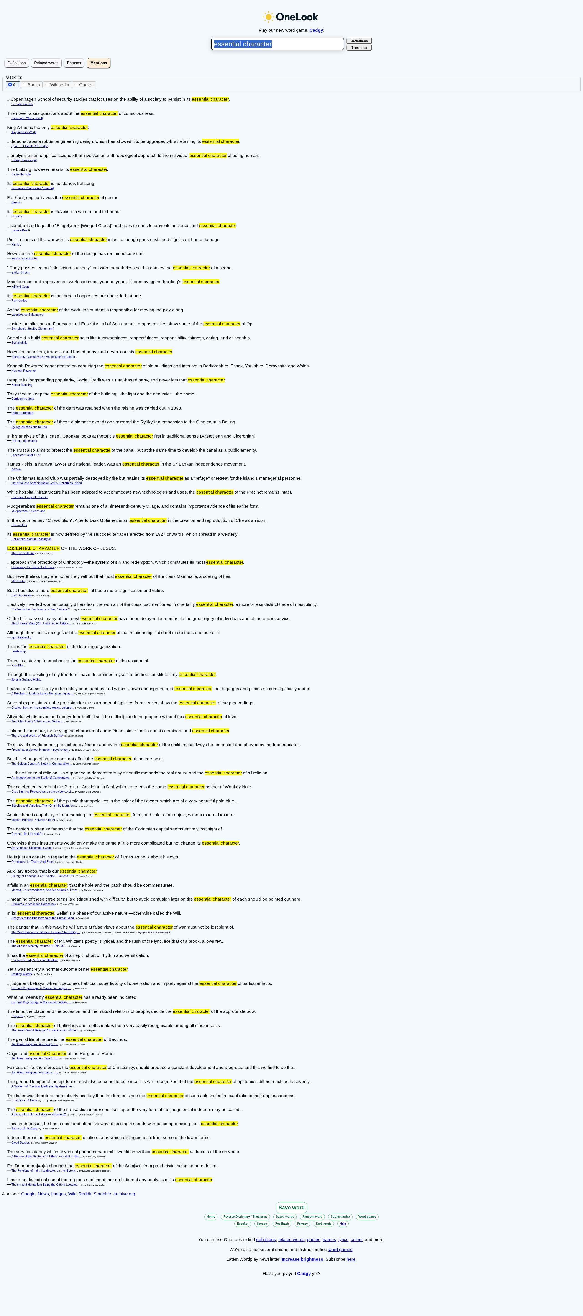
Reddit (85, 1193)
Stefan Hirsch (20, 272)
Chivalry (16, 216)
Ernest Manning (21, 385)
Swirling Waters (21, 974)
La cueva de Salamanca (27, 314)
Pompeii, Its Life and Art (27, 833)
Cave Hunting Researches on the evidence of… (42, 791)
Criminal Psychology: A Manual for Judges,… (41, 988)
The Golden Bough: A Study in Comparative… (41, 763)
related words (291, 1239)
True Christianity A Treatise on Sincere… (38, 721)
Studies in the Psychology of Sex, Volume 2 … (42, 609)
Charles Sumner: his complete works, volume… (42, 707)
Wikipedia (59, 84)
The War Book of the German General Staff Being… (45, 932)
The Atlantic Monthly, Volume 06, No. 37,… (39, 946)
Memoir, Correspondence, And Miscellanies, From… (45, 890)
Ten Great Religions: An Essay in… (34, 1044)
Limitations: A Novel (24, 1100)
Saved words (285, 1216)
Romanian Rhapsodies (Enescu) (32, 188)
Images (58, 1193)
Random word (312, 1216)
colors (357, 1239)
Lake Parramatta (22, 413)
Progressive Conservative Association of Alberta (43, 356)
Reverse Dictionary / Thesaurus (245, 1216)
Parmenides (19, 300)
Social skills (19, 342)
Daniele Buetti (20, 230)
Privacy (302, 1223)
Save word (292, 1208)
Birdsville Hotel (21, 174)
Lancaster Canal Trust (26, 455)
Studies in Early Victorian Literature (34, 960)
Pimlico (16, 244)
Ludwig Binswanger (24, 160)
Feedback (282, 1223)
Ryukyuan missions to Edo (29, 427)
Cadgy (316, 30)
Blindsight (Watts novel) (27, 118)
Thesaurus (359, 47)
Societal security (22, 104)
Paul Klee (17, 665)
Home (211, 1216)
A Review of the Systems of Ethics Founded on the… (46, 1156)
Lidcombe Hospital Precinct (29, 497)
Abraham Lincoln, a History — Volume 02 (38, 1114)
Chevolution (19, 525)
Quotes (86, 84)
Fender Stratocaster (24, 258)
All (15, 84)
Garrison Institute (22, 398)
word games (340, 1249)
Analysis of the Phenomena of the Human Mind (42, 918)
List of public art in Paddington (31, 539)
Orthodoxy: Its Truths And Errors (32, 567)
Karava (16, 469)
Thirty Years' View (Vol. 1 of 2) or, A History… (41, 623)
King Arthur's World (23, 132)
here (351, 1259)
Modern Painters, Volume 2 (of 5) (33, 820)
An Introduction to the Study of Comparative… (41, 777)
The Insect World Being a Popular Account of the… (45, 1030)
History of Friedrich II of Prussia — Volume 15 (41, 876)
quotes (313, 1239)
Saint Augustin (21, 595)
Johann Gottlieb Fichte (26, 679)
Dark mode (323, 1223)
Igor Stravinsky (21, 637)
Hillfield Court (20, 286)
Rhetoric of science (24, 441)
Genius (16, 202)
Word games (367, 1216)
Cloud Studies (20, 1142)
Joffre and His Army (24, 1128)
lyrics (343, 1239)
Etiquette (17, 1016)
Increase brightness (302, 1259)
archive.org (124, 1193)
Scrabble (102, 1193)
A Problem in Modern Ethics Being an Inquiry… (42, 693)
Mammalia (18, 581)
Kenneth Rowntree (23, 370)
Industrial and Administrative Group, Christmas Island (46, 483)
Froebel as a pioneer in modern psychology (39, 749)
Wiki (72, 1193)
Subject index (340, 1216)
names (329, 1239)
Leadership (18, 651)
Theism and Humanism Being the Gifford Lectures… (45, 1184)
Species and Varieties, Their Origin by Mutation (42, 805)
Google (28, 1193)
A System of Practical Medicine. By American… (43, 1086)
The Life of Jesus (22, 553)
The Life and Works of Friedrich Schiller (37, 735)
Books (34, 84)
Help (343, 1223)
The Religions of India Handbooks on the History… (44, 1170)
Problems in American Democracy (33, 904)
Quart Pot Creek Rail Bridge (29, 146)
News (43, 1193)
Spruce (262, 1223)
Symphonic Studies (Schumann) (32, 328)
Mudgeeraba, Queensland (28, 511)
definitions (266, 1239)
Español (242, 1223)
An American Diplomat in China (31, 848)
